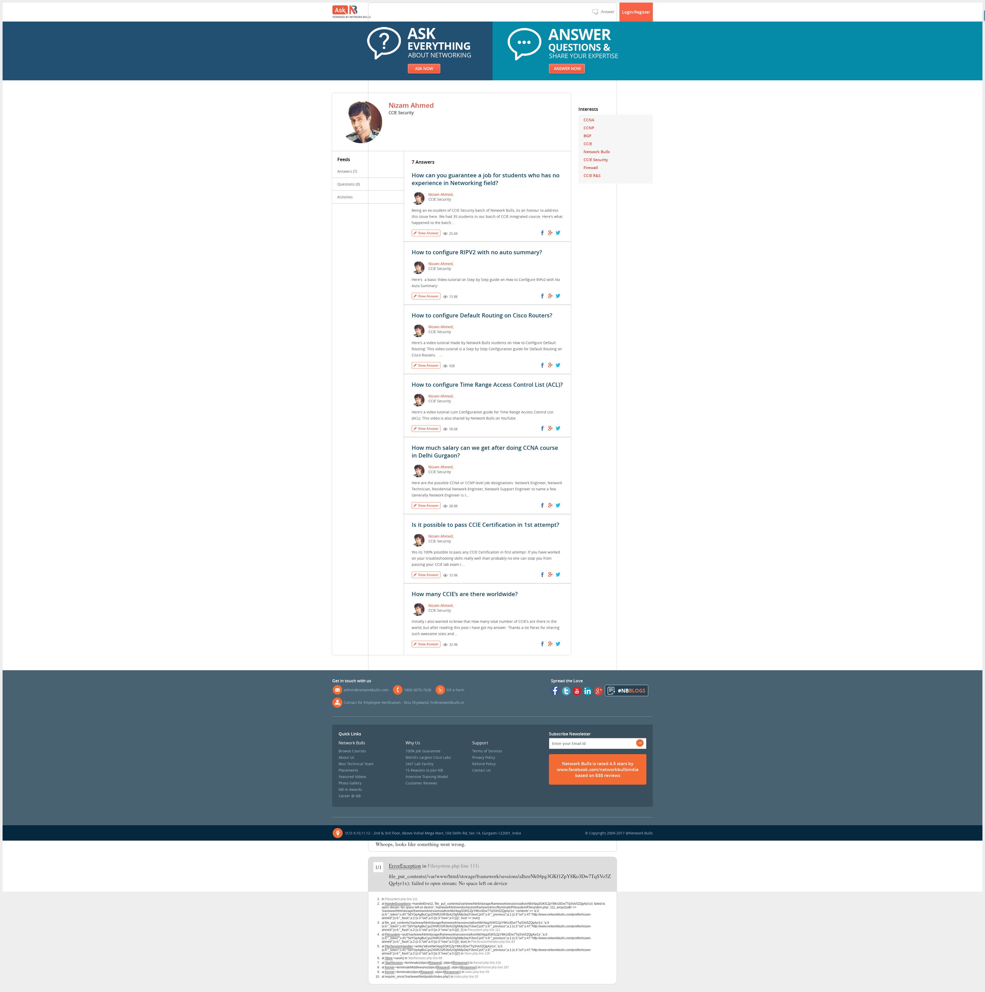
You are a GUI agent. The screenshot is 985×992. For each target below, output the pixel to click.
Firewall (591, 167)
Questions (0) (348, 184)
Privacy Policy (483, 757)
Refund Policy (484, 763)
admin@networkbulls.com (366, 689)
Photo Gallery (350, 783)
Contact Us (481, 770)
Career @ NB (350, 795)
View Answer (428, 233)
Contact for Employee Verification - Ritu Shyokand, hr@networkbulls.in (404, 702)
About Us (346, 757)
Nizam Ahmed (440, 194)
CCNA (589, 120)
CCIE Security (596, 159)
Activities (345, 196)
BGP (587, 136)
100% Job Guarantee (423, 750)
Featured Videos (352, 776)
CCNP (589, 128)
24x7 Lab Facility (420, 763)
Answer (607, 11)
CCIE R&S (592, 175)
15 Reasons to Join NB (424, 770)
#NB (631, 690)
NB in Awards (350, 789)
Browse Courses (352, 750)
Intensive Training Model (427, 776)
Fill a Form (455, 689)
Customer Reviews (421, 783)
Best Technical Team (356, 763)
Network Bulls (597, 151)
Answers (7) (347, 171)
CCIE (588, 144)
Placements (348, 770)
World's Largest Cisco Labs (428, 757)
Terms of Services (487, 750)
